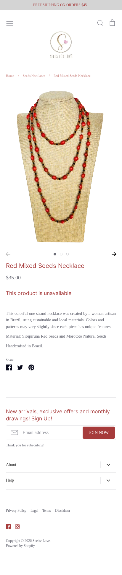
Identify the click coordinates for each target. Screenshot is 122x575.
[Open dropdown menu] (108, 464)
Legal (34, 510)
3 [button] (67, 254)
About (11, 464)
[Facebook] (6, 526)
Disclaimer (62, 510)
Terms (46, 510)
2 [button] (61, 254)
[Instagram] (15, 526)
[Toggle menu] (10, 23)
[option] (61, 167)
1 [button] (55, 254)
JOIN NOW (99, 432)
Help (10, 480)
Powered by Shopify (20, 546)
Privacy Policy (16, 510)
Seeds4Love (41, 541)
